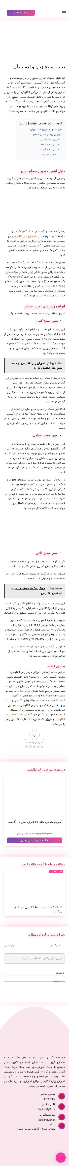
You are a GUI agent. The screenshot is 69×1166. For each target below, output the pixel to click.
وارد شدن (10, 945)
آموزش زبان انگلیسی (24, 236)
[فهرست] (64, 12)
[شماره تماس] (60, 1096)
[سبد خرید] (4, 4)
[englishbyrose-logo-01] (54, 4)
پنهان (22, 123)
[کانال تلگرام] (60, 1106)
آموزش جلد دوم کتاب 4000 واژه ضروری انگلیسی (35, 821)
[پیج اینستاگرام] (60, 1117)
